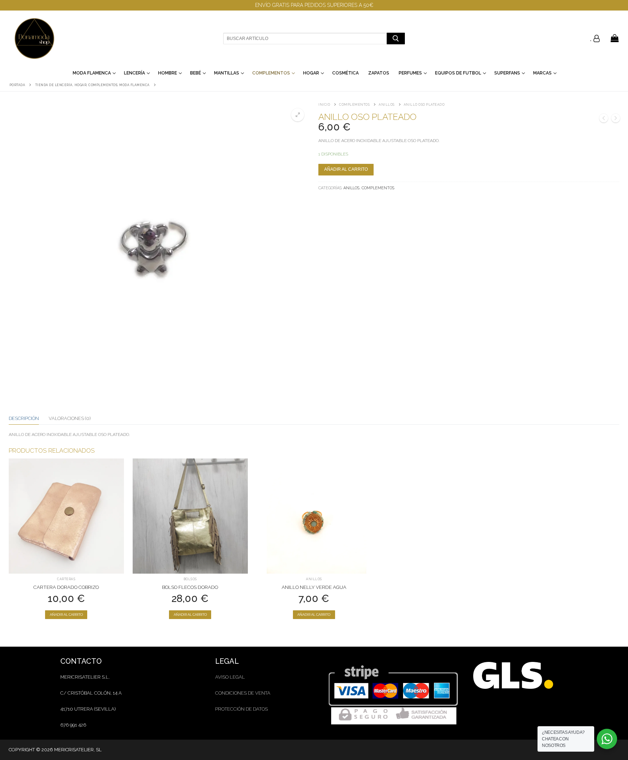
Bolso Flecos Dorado (190, 587)
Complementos (354, 104)
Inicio (324, 104)
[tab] (24, 418)
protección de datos (241, 709)
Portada (17, 85)
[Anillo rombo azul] (603, 119)
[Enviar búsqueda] (395, 38)
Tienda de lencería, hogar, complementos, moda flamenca (92, 85)
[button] (297, 114)
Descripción (24, 418)
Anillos (387, 104)
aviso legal (230, 677)
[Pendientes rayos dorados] (615, 119)
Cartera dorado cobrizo (66, 587)
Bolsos (190, 579)
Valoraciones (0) (69, 418)
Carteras (66, 579)
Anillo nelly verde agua (314, 587)
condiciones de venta (242, 693)
